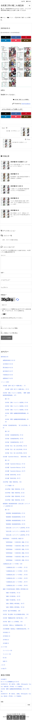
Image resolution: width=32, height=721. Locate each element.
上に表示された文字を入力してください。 (12, 318)
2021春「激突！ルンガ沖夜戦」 (22, 99)
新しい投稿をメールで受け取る (9, 333)
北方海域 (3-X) (8, 364)
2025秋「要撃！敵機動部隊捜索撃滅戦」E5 (17, 420)
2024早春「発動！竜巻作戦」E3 (14, 496)
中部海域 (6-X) (8, 374)
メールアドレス (5, 280)
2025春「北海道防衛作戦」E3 (14, 442)
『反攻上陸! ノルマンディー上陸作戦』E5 (17, 527)
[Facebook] (16, 37)
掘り (7, 399)
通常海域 (4, 356)
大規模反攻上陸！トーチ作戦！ (12, 563)
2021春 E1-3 (14, 174)
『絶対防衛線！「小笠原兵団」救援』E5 (17, 556)
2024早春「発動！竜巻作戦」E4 (14, 500)
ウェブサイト (4, 287)
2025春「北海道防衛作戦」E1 (14, 435)
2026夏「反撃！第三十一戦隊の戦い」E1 (17, 389)
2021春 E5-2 (14, 198)
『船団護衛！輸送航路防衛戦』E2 (15, 517)
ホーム (3, 17)
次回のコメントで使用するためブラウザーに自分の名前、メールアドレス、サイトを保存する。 (16, 309)
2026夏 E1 (4, 679)
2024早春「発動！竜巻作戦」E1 (14, 489)
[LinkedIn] (6, 40)
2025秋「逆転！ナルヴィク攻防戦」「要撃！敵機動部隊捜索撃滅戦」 (16, 394)
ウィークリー (7, 650)
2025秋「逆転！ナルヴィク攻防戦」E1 (16, 402)
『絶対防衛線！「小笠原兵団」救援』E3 (17, 549)
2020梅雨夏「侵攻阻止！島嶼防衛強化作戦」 (16, 628)
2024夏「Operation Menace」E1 (15, 464)
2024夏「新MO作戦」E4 (12, 474)
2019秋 (6, 639)
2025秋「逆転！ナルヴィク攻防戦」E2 (16, 406)
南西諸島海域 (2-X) (9, 360)
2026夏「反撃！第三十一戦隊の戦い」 (14, 385)
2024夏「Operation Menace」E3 (15, 471)
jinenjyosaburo (25, 103)
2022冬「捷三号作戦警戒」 (11, 610)
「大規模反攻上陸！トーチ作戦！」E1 (16, 567)
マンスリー (7, 654)
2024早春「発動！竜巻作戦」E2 (14, 492)
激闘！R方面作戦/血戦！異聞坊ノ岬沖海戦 (15, 589)
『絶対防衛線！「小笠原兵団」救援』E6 (17, 560)
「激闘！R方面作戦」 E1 (12, 592)
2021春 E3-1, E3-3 (16, 186)
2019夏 (6, 643)
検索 (2, 701)
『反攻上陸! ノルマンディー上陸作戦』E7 (17, 535)
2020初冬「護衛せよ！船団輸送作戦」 (14, 625)
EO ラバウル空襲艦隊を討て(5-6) (10, 681)
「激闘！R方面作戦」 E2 (12, 596)
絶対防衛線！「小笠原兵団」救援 (13, 538)
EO (4, 657)
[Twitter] (6, 37)
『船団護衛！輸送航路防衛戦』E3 (15, 520)
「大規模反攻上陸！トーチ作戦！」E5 (16, 582)
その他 (3, 668)
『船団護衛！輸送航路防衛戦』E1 (15, 513)
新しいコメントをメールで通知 (9, 328)
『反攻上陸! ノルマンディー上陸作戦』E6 (17, 531)
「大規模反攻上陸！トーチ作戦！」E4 (16, 578)
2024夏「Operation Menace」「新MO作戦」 (16, 456)
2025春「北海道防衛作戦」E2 (14, 438)
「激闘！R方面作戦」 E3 (12, 600)
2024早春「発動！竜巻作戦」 (12, 482)
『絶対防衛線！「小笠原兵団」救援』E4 (17, 553)
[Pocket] (16, 40)
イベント (11, 17)
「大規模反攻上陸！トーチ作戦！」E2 (16, 571)
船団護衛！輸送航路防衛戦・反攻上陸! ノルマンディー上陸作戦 (16, 505)
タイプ (4, 647)
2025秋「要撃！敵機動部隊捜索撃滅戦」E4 (17, 414)
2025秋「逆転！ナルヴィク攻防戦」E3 (16, 409)
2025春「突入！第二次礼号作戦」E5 (16, 449)
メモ (3, 665)
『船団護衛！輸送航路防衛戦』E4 (15, 524)
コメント (3, 255)
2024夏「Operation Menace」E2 (15, 467)
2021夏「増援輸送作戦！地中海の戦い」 (15, 618)
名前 (2, 272)
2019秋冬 (6, 636)
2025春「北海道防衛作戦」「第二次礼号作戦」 (16, 426)
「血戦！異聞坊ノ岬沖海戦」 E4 (14, 603)
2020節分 (6, 632)
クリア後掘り (9, 485)
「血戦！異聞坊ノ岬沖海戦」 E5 (14, 607)
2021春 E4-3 (14, 210)
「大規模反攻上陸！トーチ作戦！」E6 (16, 585)
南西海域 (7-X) (8, 378)
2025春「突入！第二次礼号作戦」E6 (16, 453)
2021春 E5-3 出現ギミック (18, 162)
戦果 (5, 661)
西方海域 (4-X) (8, 367)
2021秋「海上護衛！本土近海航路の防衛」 (16, 614)
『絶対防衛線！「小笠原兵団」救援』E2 (17, 545)
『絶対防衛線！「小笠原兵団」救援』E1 (17, 542)
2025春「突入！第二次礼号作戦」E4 (16, 445)
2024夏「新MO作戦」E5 (12, 478)
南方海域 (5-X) (8, 371)
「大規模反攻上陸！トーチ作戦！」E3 (16, 574)
